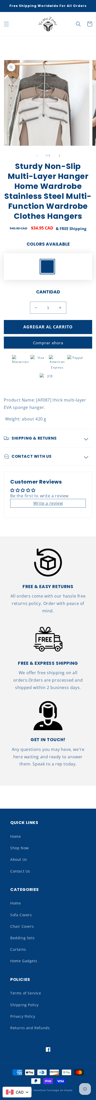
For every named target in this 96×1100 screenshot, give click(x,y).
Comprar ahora (48, 342)
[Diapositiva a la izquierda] (36, 155)
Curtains (18, 949)
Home (15, 836)
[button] (6, 24)
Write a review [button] (48, 503)
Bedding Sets (22, 937)
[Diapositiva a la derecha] (59, 155)
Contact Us (20, 871)
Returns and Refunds (30, 1027)
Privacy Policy (22, 1016)
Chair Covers (22, 926)
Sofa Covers (21, 914)
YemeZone (40, 1090)
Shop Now (19, 847)
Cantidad (48, 292)
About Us (18, 859)
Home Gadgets (23, 960)
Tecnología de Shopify (59, 1090)
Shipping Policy (24, 1004)
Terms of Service (25, 993)
